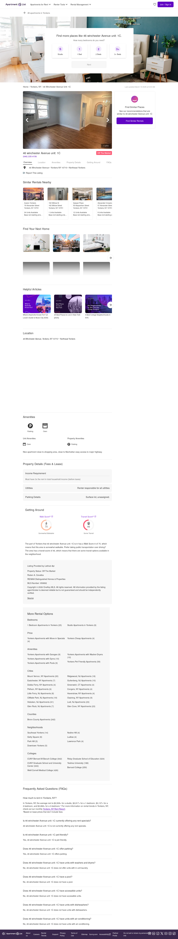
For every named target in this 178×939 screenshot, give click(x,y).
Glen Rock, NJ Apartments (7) (40, 706)
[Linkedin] (153, 933)
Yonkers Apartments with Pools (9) (42, 663)
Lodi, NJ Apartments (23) (78, 702)
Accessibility (104, 934)
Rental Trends (43, 934)
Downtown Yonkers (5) (37, 745)
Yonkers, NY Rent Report (54, 808)
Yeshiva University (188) (78, 763)
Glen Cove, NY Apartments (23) (81, 706)
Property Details (74, 162)
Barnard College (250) (77, 767)
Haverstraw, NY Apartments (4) (81, 693)
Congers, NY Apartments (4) (79, 689)
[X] (162, 933)
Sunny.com (93, 934)
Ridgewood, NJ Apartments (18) (81, 676)
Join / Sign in (165, 4)
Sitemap (84, 934)
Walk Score (45, 516)
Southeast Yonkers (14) (37, 732)
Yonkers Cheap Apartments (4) (81, 638)
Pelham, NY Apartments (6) (39, 689)
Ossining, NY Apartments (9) (79, 697)
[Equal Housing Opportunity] (149, 933)
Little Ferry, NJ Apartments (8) (40, 693)
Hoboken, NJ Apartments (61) (40, 702)
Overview (28, 162)
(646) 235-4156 (30, 156)
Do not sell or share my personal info (135, 934)
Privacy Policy (62, 934)
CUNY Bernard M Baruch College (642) (44, 758)
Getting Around (93, 162)
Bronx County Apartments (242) (41, 719)
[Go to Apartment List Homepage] (15, 4)
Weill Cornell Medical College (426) (42, 770)
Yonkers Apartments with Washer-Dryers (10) (85, 656)
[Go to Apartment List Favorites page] (155, 4)
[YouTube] (166, 933)
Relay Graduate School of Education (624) (86, 758)
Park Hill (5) (32, 741)
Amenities (56, 162)
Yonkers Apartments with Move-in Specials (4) (46, 640)
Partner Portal (115, 934)
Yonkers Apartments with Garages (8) (43, 654)
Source (30, 598)
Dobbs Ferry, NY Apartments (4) (41, 684)
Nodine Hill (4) (73, 732)
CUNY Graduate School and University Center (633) (44, 764)
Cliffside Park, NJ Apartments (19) (42, 697)
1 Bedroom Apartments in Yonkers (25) (44, 625)
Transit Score (87, 516)
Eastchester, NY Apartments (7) (41, 680)
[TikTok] (174, 933)
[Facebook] (158, 933)
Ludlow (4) (72, 736)
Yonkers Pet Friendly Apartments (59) (83, 661)
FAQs (109, 162)
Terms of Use (74, 934)
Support (55, 934)
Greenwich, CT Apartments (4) (80, 684)
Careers (36, 934)
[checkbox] (60, 51)
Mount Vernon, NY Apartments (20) (42, 676)
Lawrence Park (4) (75, 741)
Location (41, 162)
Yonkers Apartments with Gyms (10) (43, 658)
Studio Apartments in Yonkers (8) (81, 625)
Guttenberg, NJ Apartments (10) (81, 680)
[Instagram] (170, 933)
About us (28, 934)
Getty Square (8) (34, 736)
